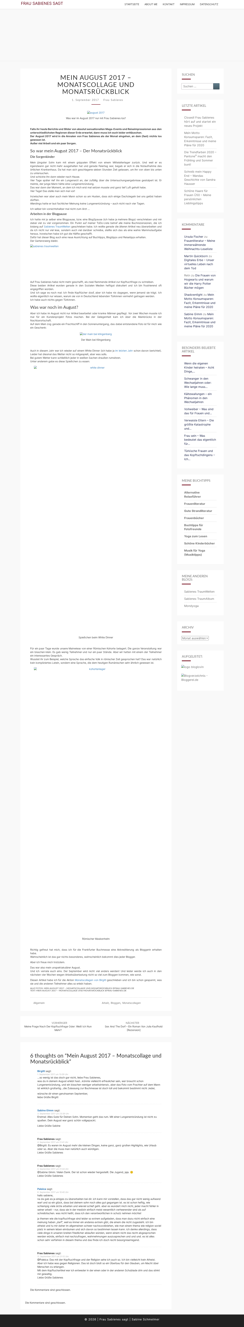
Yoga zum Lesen (195, 536)
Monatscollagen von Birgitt (90, 980)
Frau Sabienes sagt (42, 3)
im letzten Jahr (124, 350)
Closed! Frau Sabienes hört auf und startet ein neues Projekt (200, 121)
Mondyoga (191, 606)
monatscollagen (131, 1002)
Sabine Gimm (45, 1110)
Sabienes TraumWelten (57, 226)
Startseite (132, 4)
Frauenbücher (194, 518)
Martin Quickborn (196, 256)
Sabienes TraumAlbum (199, 598)
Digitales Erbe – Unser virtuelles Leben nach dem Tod (199, 264)
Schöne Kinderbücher (199, 543)
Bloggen (115, 1002)
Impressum (187, 4)
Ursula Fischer (193, 236)
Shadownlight (193, 294)
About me (151, 4)
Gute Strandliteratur (198, 511)
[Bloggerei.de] (200, 679)
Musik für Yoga (194, 550)
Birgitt (41, 1071)
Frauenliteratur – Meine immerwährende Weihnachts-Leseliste (199, 245)
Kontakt (169, 4)
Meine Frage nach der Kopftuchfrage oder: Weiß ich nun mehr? (58, 1026)
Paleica (41, 1188)
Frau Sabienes (113, 100)
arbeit (105, 1002)
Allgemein (39, 1002)
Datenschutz (209, 4)
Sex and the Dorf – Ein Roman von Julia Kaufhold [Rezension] (134, 1026)
